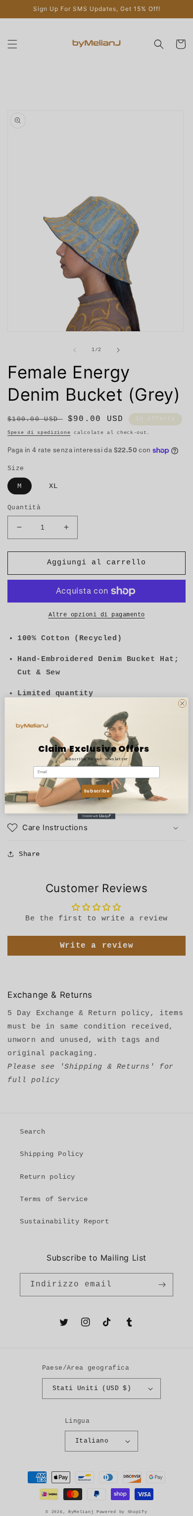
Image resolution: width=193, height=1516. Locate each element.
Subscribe (96, 790)
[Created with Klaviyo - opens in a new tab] (96, 816)
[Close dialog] (182, 703)
